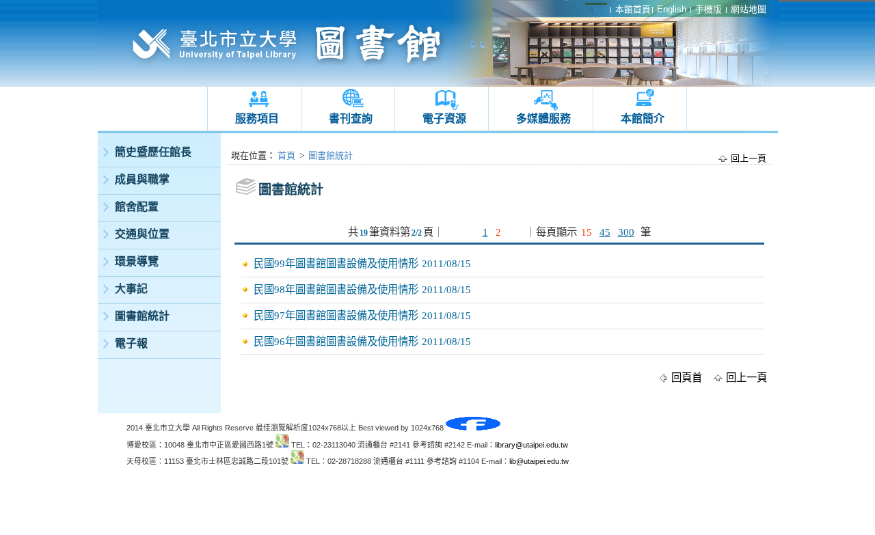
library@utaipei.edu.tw (531, 445)
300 (626, 232)
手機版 (708, 9)
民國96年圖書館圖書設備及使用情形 (336, 341)
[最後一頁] (514, 232)
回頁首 (686, 377)
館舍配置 (137, 206)
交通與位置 (142, 234)
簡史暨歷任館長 (153, 152)
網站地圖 (748, 9)
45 (605, 232)
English (671, 9)
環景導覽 (137, 261)
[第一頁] (453, 232)
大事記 (131, 288)
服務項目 (257, 118)
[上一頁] (472, 232)
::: (101, 137)
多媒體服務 (543, 118)
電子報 (131, 343)
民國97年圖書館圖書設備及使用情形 (336, 315)
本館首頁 (633, 9)
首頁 (286, 155)
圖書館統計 (142, 316)
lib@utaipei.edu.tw (539, 461)
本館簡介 (642, 118)
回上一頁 (748, 158)
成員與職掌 (142, 179)
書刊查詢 (351, 118)
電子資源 (444, 118)
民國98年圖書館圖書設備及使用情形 (336, 289)
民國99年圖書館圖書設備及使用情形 (336, 263)
